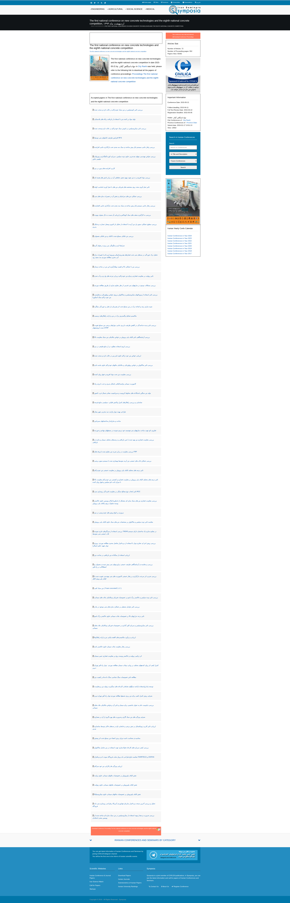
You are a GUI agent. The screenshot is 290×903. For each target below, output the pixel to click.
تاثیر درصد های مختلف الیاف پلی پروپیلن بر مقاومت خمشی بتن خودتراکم (118, 470)
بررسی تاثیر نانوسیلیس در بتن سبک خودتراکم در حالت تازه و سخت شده (118, 110)
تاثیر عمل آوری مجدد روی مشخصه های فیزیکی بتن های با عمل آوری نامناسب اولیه (122, 187)
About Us (165, 886)
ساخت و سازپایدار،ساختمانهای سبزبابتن (107, 421)
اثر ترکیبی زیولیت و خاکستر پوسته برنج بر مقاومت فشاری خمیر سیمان (118, 656)
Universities (176, 2)
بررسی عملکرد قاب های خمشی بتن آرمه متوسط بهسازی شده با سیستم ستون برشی (122, 461)
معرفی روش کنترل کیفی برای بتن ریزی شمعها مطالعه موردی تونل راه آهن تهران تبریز (123, 696)
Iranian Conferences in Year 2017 (180, 253)
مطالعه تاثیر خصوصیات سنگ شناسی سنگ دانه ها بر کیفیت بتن (115, 677)
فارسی (198, 2)
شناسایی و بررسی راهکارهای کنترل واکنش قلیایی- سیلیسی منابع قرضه (118, 402)
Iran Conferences (97, 26)
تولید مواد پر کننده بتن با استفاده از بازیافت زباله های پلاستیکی (114, 119)
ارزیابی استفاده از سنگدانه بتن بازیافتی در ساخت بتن (112, 555)
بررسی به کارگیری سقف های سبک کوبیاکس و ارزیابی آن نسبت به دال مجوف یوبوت (122, 215)
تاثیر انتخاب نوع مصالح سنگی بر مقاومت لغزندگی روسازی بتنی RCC (117, 491)
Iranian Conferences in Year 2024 (180, 236)
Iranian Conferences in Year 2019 (180, 248)
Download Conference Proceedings (184, 37)
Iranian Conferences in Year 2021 (180, 243)
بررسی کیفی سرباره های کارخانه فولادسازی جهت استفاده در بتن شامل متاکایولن (121, 748)
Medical (150, 9)
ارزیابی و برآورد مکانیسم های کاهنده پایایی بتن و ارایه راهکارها (115, 637)
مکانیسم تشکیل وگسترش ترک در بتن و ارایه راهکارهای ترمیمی (115, 316)
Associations (188, 2)
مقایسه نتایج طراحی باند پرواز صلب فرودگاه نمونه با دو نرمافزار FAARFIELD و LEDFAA (124, 757)
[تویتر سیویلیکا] (94, 3)
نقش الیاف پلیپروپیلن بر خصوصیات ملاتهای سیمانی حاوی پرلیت (115, 776)
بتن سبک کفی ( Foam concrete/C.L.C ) (108, 588)
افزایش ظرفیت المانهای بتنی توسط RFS (108, 138)
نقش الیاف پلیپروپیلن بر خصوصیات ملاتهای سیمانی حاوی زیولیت (115, 785)
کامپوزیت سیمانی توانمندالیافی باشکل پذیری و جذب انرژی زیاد (115, 384)
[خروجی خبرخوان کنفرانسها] (101, 3)
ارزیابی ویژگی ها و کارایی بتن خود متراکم (108, 766)
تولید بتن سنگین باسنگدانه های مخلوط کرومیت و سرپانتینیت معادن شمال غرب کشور (122, 393)
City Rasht (186, 120)
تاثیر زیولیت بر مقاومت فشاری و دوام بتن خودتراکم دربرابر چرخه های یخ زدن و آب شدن (123, 276)
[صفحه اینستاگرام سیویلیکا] (91, 3)
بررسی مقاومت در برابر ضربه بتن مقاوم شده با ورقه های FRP (115, 452)
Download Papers (124, 875)
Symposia (122, 899)
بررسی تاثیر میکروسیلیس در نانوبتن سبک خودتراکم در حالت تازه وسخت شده (120, 128)
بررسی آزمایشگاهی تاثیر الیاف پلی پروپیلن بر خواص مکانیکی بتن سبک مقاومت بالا (122, 337)
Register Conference (181, 886)
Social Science (134, 9)
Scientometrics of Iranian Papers (129, 883)
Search (171, 143)
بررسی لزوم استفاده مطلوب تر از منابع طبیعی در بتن (112, 346)
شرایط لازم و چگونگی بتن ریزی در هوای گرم (109, 245)
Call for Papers (95, 885)
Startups (93, 889)
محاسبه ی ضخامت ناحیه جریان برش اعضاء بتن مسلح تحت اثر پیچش (117, 738)
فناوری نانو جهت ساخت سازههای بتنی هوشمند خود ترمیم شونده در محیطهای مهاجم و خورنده (125, 430)
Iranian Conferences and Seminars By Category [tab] (145, 840)
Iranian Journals (124, 879)
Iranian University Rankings (128, 886)
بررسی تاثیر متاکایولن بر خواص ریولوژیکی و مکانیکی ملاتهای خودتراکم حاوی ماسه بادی (123, 365)
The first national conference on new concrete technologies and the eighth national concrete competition (144, 26)
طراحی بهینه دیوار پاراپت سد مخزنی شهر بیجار (110, 412)
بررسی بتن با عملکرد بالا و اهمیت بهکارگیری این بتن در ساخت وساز (117, 267)
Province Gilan (192, 123)
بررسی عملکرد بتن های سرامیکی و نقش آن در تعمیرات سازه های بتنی (118, 196)
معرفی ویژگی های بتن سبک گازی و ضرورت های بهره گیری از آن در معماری (119, 717)
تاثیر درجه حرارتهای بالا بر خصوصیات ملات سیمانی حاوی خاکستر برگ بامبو (119, 616)
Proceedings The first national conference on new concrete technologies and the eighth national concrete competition (134, 78)
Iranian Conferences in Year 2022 (180, 241)
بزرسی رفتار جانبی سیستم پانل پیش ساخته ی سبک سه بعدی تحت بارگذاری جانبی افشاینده (124, 206)
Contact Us (155, 886)
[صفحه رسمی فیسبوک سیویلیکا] (98, 3)
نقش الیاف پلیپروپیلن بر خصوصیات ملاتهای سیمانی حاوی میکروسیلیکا (117, 794)
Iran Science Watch (96, 882)
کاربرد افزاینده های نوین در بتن (104, 168)
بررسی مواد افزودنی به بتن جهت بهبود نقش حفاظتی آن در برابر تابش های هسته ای (122, 178)
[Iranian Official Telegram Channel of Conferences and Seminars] (172, 855)
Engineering (98, 9)
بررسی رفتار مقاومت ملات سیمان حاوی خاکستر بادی (112, 647)
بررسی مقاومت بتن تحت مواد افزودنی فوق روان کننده (112, 374)
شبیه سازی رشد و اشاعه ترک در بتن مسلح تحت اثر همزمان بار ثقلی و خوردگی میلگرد (123, 307)
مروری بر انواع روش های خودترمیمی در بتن (109, 513)
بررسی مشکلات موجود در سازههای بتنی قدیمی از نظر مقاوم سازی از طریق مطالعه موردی (125, 285)
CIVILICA (172, 875)
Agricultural (115, 9)
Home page (147, 2)
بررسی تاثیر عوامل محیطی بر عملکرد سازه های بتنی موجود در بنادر (117, 607)
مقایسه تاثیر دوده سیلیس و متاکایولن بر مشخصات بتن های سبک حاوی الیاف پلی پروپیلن (123, 522)
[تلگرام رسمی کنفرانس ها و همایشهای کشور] (105, 3)
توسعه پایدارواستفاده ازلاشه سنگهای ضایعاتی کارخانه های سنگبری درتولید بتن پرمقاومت (123, 686)
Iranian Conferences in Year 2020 (180, 246)
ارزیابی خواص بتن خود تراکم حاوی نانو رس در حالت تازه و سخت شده (117, 356)
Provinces (165, 2)
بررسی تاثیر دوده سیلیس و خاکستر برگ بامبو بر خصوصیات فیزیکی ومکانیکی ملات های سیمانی (126, 597)
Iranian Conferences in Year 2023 (180, 238)
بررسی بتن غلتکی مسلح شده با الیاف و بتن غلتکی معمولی (113, 236)
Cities (156, 2)
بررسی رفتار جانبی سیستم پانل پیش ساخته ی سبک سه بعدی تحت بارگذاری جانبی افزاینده (124, 147)
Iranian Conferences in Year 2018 (180, 251)
